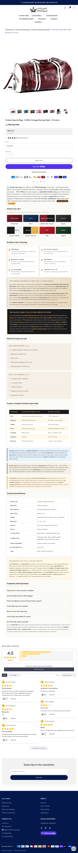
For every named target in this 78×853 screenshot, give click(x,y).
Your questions (6, 826)
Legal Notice (44, 813)
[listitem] (39, 2)
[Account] (65, 8)
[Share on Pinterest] (41, 182)
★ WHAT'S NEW (24, 16)
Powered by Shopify (7, 850)
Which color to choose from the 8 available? (20, 590)
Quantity (8, 151)
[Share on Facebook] (34, 182)
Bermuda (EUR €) (7, 846)
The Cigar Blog (6, 833)
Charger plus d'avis (39, 748)
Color (7, 141)
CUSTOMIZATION (51, 16)
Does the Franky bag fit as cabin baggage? (20, 596)
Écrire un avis (39, 669)
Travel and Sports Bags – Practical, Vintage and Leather (32, 29)
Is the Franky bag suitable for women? (19, 616)
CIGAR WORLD (36, 16)
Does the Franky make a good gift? (18, 622)
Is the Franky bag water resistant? (17, 606)
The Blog (38, 22)
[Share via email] (44, 182)
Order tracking (6, 803)
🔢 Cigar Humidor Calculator (11, 830)
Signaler (13, 699)
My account (5, 806)
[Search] (74, 8)
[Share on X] (37, 182)
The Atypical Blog (7, 836)
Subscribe (39, 777)
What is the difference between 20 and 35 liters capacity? (24, 601)
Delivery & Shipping (8, 809)
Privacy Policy (45, 809)
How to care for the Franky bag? (17, 611)
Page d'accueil (9, 29)
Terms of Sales (45, 806)
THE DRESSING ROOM (26, 19)
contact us (5, 823)
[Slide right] (70, 111)
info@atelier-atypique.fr (48, 823)
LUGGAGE (53, 19)
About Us (43, 803)
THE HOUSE (42, 19)
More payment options (39, 172)
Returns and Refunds (8, 813)
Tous (4, 675)
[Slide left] (8, 111)
